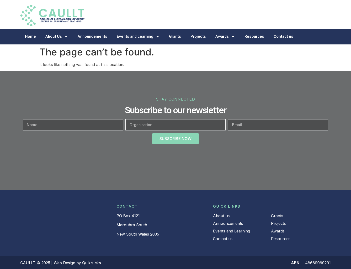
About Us (53, 36)
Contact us (283, 36)
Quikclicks (91, 262)
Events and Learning (135, 36)
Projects (198, 36)
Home (30, 36)
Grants (175, 36)
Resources (254, 36)
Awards (222, 36)
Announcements (92, 36)
